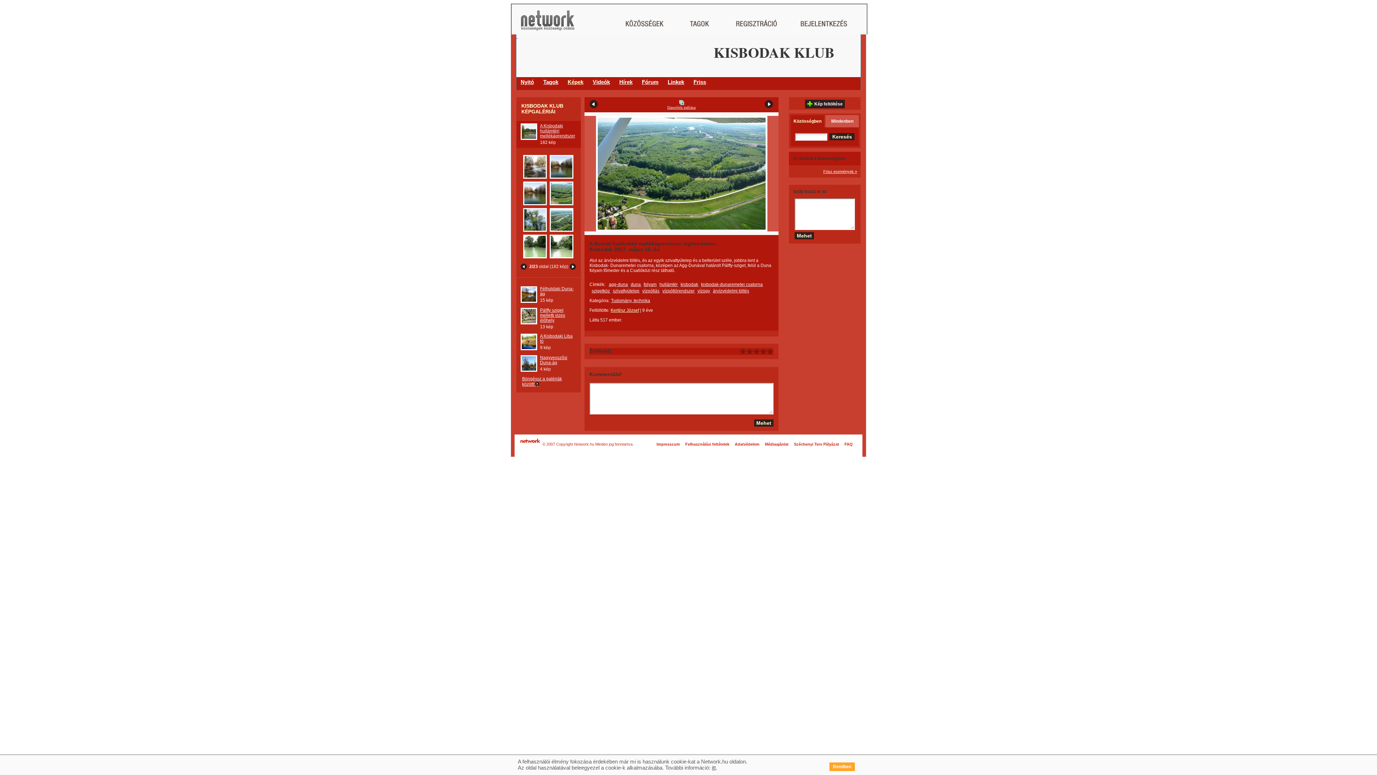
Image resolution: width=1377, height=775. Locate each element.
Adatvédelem (747, 444)
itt (714, 768)
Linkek (676, 82)
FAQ (848, 444)
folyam (650, 284)
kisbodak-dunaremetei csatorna (732, 284)
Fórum (650, 82)
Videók (601, 82)
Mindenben (842, 121)
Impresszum (668, 444)
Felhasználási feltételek (707, 444)
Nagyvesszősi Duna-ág (553, 360)
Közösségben (808, 121)
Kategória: (600, 300)
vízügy (703, 290)
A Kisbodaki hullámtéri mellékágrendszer (557, 130)
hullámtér (668, 284)
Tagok (550, 82)
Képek (575, 82)
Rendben (842, 766)
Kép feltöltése (828, 104)
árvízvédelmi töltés (731, 290)
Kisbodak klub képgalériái (542, 108)
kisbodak (689, 284)
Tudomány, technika (630, 300)
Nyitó (527, 82)
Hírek (626, 82)
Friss (700, 82)
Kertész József (625, 310)
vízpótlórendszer (678, 290)
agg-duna (618, 284)
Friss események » (840, 171)
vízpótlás (650, 290)
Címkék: (597, 284)
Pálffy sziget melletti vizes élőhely (552, 315)
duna (636, 284)
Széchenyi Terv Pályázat (816, 444)
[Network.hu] (547, 23)
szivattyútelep (626, 290)
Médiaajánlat (777, 444)
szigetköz (601, 290)
